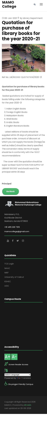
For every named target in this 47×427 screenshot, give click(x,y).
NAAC (7, 268)
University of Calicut (14, 277)
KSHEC (7, 281)
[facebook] (13, 240)
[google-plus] (8, 240)
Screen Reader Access (18, 364)
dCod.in (27, 405)
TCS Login (9, 263)
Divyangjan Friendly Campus (20, 384)
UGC (6, 285)
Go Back (10, 191)
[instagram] (23, 240)
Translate (26, 378)
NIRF (6, 272)
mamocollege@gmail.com (16, 231)
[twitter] (18, 240)
